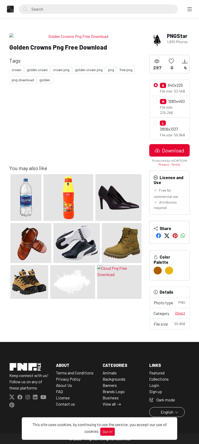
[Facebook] (158, 235)
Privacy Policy (68, 378)
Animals (110, 372)
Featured (157, 372)
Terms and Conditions (75, 372)
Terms (176, 164)
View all (109, 403)
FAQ (59, 391)
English (167, 411)
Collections (159, 378)
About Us (64, 385)
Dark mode (165, 399)
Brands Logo (114, 391)
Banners (110, 385)
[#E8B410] (169, 270)
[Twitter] (166, 235)
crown (16, 70)
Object (180, 313)
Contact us (65, 403)
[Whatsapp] (183, 235)
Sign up (155, 391)
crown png (61, 70)
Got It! (107, 431)
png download (23, 80)
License (63, 397)
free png (125, 70)
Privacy (164, 164)
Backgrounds (114, 378)
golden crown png (89, 70)
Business (111, 397)
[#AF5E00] (158, 270)
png (111, 70)
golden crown (37, 70)
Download (172, 150)
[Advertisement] (76, 128)
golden (44, 80)
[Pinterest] (175, 235)
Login (154, 385)
